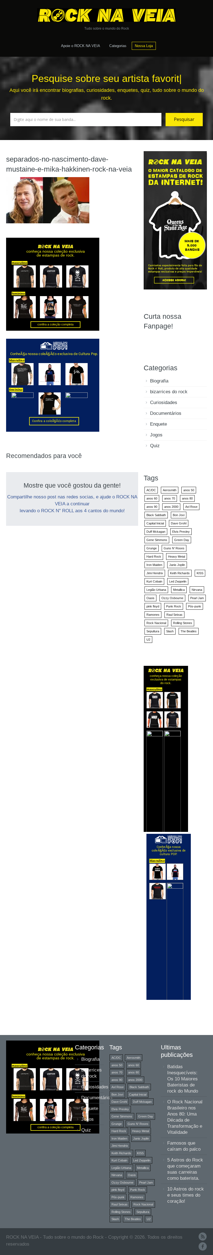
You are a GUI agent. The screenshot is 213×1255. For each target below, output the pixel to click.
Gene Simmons (156, 540)
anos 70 (169, 498)
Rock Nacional (156, 623)
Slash (170, 631)
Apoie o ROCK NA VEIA (80, 46)
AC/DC (151, 490)
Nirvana (197, 589)
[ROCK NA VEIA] (106, 15)
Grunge (151, 548)
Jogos (156, 435)
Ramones (152, 614)
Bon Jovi (178, 515)
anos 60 (151, 498)
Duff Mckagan (155, 531)
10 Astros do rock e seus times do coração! (185, 1195)
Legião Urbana (156, 589)
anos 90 (151, 506)
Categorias (117, 46)
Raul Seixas (174, 614)
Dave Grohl (178, 523)
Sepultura (152, 631)
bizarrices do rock (168, 391)
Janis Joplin (177, 564)
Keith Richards (180, 573)
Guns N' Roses (174, 548)
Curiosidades (163, 402)
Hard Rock (153, 556)
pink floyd (152, 606)
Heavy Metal (176, 556)
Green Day (181, 540)
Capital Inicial (155, 523)
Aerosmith (169, 490)
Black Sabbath (156, 515)
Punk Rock (173, 606)
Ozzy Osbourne (172, 598)
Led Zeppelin (177, 581)
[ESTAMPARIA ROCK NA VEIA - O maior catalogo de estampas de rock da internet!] (175, 219)
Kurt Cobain (154, 581)
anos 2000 (171, 506)
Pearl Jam (197, 598)
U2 (148, 639)
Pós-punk (194, 606)
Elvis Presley (181, 531)
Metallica (179, 589)
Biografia (159, 381)
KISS (200, 573)
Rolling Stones (182, 623)
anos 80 (187, 498)
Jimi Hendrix (154, 573)
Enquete (158, 424)
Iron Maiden (154, 564)
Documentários (165, 413)
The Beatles (189, 631)
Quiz (155, 445)
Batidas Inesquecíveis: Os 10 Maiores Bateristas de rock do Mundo (182, 1079)
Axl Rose (191, 506)
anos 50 (188, 490)
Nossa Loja (144, 46)
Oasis (150, 598)
